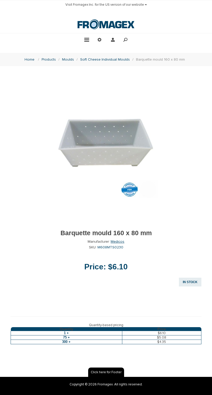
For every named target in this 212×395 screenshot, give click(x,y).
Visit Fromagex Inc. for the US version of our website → (106, 5)
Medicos (117, 241)
